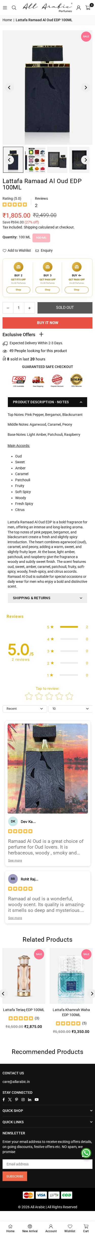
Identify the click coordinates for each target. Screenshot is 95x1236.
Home (7, 20)
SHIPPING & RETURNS (31, 598)
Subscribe (14, 1176)
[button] (87, 7)
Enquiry (46, 250)
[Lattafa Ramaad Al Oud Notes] (35, 160)
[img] (15, 205)
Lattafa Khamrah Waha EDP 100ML (71, 1012)
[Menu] (4, 8)
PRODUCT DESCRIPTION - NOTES (41, 402)
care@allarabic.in (16, 1082)
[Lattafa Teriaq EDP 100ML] (23, 976)
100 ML (41, 238)
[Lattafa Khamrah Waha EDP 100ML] (71, 976)
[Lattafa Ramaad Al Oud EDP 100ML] (57, 160)
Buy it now (47, 323)
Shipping (30, 227)
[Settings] (78, 7)
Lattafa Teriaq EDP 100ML (24, 1010)
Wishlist (69, 1231)
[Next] (85, 87)
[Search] (13, 8)
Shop (18, 290)
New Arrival (29, 1231)
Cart (86, 1231)
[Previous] (9, 87)
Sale (86, 36)
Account (51, 1231)
